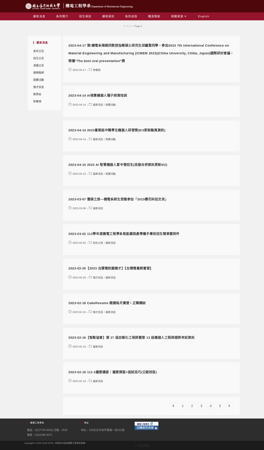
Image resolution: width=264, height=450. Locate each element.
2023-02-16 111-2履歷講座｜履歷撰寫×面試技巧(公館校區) (112, 372)
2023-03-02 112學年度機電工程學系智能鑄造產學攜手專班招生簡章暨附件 (124, 234)
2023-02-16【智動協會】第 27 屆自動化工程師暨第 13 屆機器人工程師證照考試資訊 (131, 337)
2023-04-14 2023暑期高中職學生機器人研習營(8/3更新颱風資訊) (116, 130)
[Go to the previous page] (173, 406)
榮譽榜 (37, 101)
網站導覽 (143, 445)
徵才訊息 (38, 86)
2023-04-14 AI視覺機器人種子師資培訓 (97, 95)
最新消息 (98, 104)
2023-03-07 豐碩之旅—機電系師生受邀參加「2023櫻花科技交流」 (118, 199)
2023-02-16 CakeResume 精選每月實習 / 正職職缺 (107, 303)
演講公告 (38, 65)
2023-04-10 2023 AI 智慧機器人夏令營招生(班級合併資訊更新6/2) (117, 165)
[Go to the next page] (229, 406)
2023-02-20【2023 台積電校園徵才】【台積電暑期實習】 (110, 268)
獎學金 (37, 94)
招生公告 (38, 58)
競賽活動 (38, 79)
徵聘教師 (38, 72)
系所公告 (38, 51)
